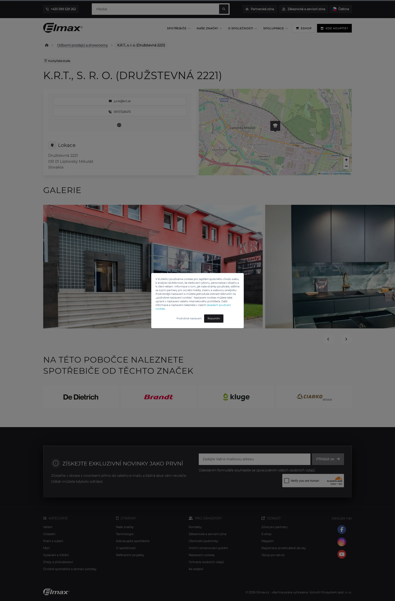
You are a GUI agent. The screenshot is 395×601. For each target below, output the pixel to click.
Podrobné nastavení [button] (189, 318)
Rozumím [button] (214, 318)
